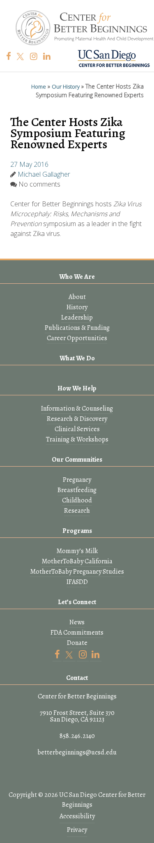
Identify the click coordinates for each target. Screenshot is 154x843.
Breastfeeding (77, 490)
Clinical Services (77, 429)
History (77, 307)
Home (38, 86)
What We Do (77, 358)
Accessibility (77, 816)
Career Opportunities (77, 338)
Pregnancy (77, 479)
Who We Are (77, 276)
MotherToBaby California (77, 561)
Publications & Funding (77, 327)
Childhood (77, 500)
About (77, 296)
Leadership (77, 317)
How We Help (77, 388)
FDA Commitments (77, 632)
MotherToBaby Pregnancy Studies (77, 571)
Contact (77, 677)
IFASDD (77, 581)
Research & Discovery (77, 418)
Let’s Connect (77, 602)
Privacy (77, 829)
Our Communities (77, 459)
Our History (66, 86)
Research (77, 510)
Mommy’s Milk (77, 551)
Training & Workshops (77, 439)
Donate (77, 642)
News (77, 622)
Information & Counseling (77, 408)
